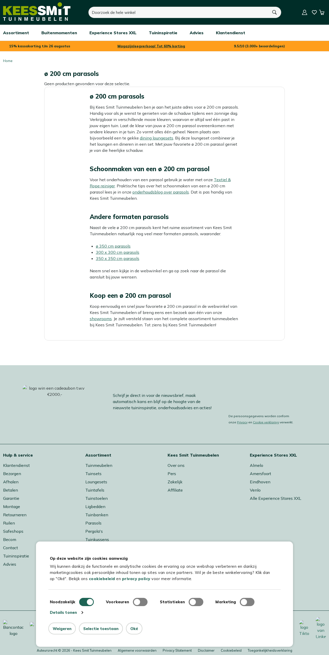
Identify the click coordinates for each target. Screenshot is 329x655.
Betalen (10, 490)
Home (8, 61)
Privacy (242, 422)
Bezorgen (12, 473)
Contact (10, 547)
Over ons (176, 465)
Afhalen (11, 481)
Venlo (255, 490)
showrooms (101, 318)
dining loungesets (156, 138)
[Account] (304, 12)
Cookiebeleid (231, 650)
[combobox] (178, 12)
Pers (172, 473)
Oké (134, 628)
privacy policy (136, 578)
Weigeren (62, 628)
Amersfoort (260, 473)
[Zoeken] (274, 12)
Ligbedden (95, 506)
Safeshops (13, 531)
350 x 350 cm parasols (117, 258)
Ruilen (9, 523)
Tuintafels (94, 490)
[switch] (140, 602)
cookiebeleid (102, 578)
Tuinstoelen (96, 498)
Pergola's (94, 531)
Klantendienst (16, 465)
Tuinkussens (97, 539)
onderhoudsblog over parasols (160, 192)
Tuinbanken (96, 514)
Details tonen (63, 612)
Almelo (256, 465)
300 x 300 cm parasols (117, 252)
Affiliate (175, 490)
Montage (11, 506)
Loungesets (96, 481)
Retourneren (14, 514)
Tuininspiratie (16, 555)
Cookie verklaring (266, 422)
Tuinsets (93, 473)
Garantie (11, 498)
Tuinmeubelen (98, 465)
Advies (9, 564)
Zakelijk (175, 481)
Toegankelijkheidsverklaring (270, 650)
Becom (9, 539)
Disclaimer (206, 650)
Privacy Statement (177, 650)
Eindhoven (260, 481)
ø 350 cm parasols (113, 246)
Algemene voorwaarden (137, 650)
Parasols (93, 523)
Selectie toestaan (100, 628)
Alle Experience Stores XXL (275, 498)
